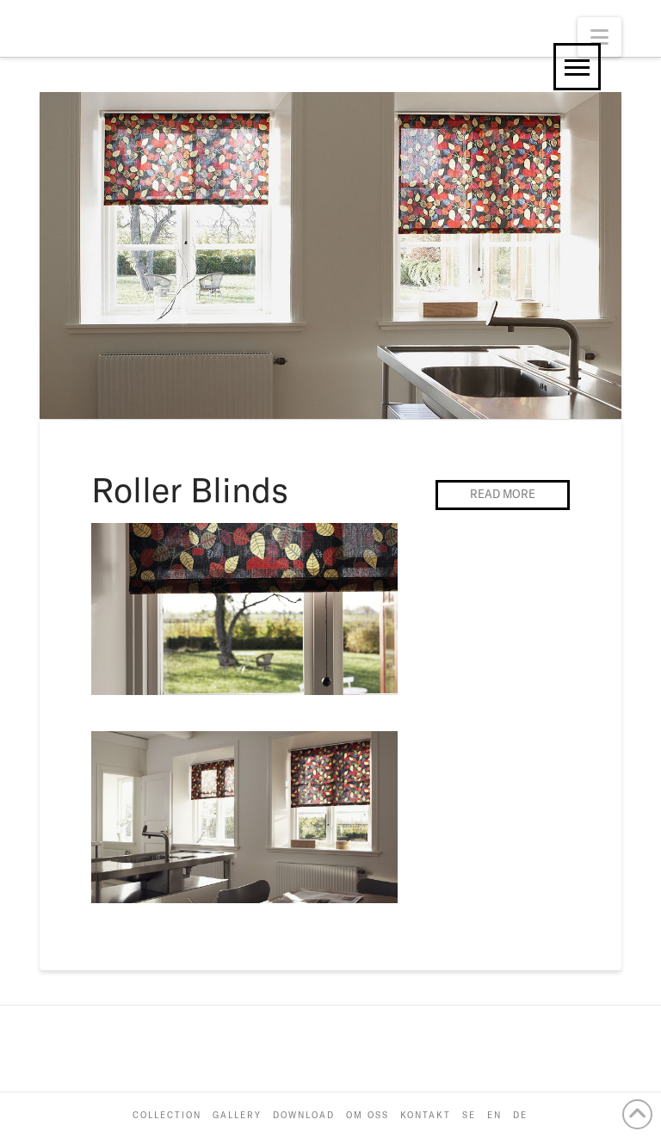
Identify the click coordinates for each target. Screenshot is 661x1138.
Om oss (367, 1115)
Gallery (237, 1115)
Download (304, 1115)
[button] (599, 37)
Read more (502, 494)
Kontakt (425, 1115)
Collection (167, 1115)
